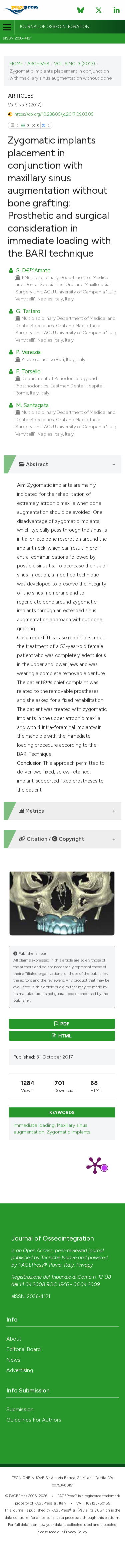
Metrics (34, 811)
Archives (38, 63)
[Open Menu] (7, 27)
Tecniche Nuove (59, 1258)
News (13, 1360)
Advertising (19, 1370)
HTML (64, 1035)
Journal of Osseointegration (54, 26)
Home (16, 63)
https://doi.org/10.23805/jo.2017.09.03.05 (54, 114)
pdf (64, 1023)
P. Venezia (28, 352)
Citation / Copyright (54, 839)
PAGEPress (66, 1496)
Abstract (36, 464)
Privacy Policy (75, 1532)
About (13, 1339)
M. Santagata (32, 405)
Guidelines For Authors (33, 1420)
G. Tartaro (27, 311)
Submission (20, 1409)
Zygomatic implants (68, 1132)
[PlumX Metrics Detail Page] (95, 1165)
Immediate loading (34, 1125)
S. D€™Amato (33, 270)
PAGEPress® (32, 1265)
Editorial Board (23, 1349)
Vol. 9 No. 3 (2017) (74, 63)
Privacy (84, 1265)
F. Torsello (28, 371)
